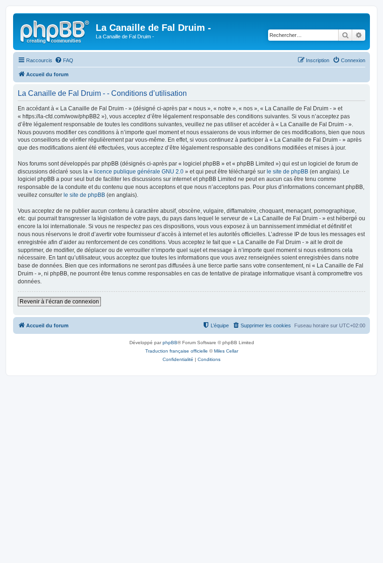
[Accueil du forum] (55, 30)
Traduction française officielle (176, 351)
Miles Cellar (226, 351)
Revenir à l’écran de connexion (59, 301)
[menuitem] (64, 60)
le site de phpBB (287, 171)
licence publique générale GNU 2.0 (139, 171)
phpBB (170, 342)
